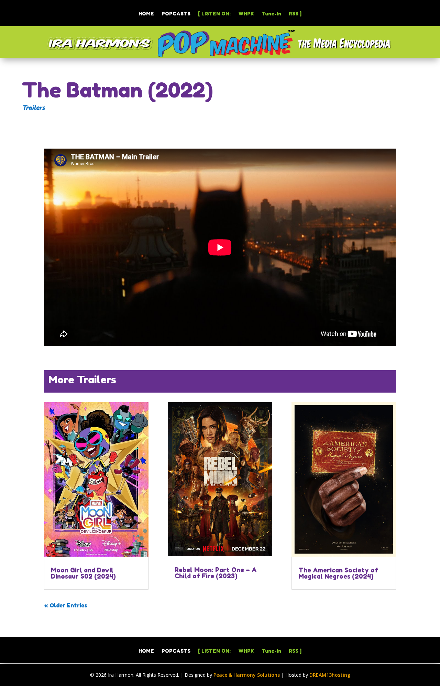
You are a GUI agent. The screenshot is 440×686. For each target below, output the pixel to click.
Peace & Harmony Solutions (246, 675)
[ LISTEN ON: (214, 13)
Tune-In (271, 13)
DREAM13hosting (329, 675)
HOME (146, 13)
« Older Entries (65, 605)
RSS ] (295, 13)
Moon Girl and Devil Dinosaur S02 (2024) (83, 573)
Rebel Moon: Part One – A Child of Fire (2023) (216, 573)
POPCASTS (176, 13)
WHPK (246, 13)
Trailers (33, 107)
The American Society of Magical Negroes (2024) (338, 573)
